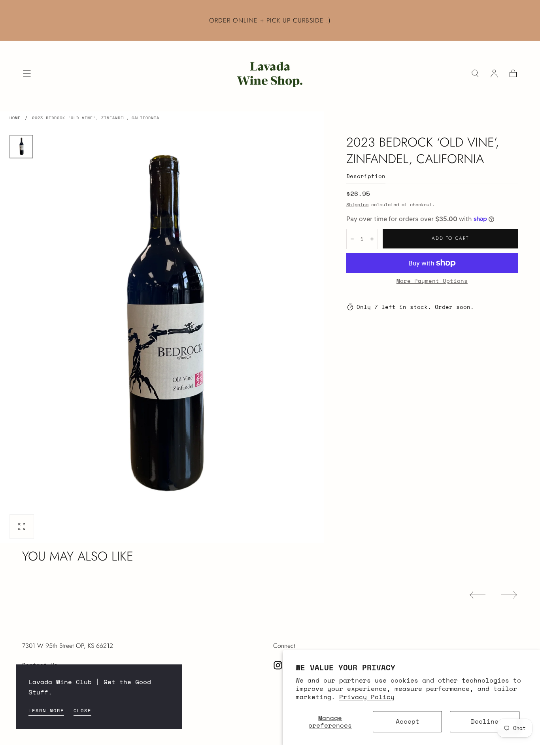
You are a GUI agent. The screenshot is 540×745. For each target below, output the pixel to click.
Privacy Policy (367, 697)
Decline (484, 721)
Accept (407, 721)
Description (365, 176)
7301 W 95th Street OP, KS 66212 (67, 645)
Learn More (46, 710)
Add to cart (450, 238)
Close (82, 710)
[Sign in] (494, 73)
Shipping (357, 204)
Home (15, 118)
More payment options (432, 281)
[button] (27, 73)
